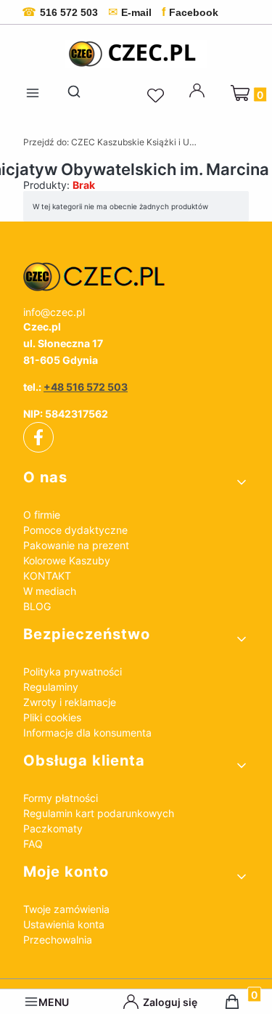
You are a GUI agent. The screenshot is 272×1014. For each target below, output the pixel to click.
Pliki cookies (52, 717)
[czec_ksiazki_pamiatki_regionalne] (136, 276)
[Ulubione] (157, 96)
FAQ (33, 843)
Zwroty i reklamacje (69, 702)
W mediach (49, 591)
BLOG (37, 606)
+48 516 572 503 (86, 387)
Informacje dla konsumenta (87, 732)
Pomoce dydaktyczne (75, 530)
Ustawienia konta (63, 924)
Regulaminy (50, 687)
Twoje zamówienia (66, 909)
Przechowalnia (57, 939)
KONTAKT (47, 575)
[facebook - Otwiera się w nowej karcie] (38, 437)
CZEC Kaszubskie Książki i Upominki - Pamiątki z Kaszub (110, 142)
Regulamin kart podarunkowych (98, 813)
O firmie (41, 514)
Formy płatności (60, 798)
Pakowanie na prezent (76, 545)
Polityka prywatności (72, 671)
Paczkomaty (53, 828)
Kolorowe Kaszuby (66, 560)
